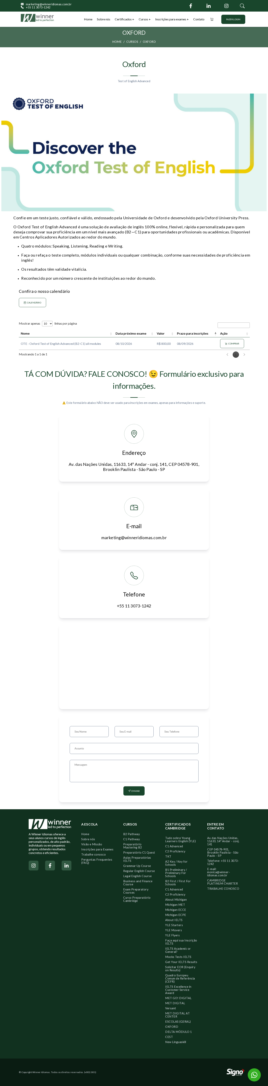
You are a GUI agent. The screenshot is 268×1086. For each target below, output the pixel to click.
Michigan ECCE (175, 909)
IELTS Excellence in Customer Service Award (178, 990)
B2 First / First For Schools (178, 882)
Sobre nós (103, 19)
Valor (161, 333)
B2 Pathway (131, 834)
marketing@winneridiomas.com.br (48, 4)
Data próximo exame (131, 333)
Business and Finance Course (137, 882)
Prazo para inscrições (192, 333)
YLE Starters (174, 925)
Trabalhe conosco (93, 854)
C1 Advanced (174, 846)
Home (88, 19)
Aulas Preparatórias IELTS (137, 859)
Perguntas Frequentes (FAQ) (96, 861)
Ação (224, 333)
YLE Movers (173, 930)
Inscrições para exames (170, 19)
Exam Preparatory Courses (135, 891)
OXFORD (149, 41)
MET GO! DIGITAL (178, 998)
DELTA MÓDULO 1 (178, 1031)
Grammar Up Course (137, 866)
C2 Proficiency (175, 851)
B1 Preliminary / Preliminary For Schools (176, 873)
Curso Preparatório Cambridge (136, 899)
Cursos (144, 19)
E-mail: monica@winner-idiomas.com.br (218, 872)
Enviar (135, 791)
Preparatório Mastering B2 (132, 846)
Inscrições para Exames (97, 849)
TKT (168, 856)
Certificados (123, 19)
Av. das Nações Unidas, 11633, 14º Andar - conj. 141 (223, 841)
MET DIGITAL (175, 1003)
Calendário (33, 302)
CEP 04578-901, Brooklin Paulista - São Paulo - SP (223, 852)
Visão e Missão (91, 844)
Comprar (233, 343)
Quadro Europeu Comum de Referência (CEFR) (180, 978)
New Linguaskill (175, 1042)
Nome (25, 333)
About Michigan (176, 899)
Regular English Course (139, 871)
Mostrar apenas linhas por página (48, 323)
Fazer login (233, 19)
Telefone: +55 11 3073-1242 (223, 862)
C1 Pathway (131, 839)
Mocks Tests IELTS (178, 957)
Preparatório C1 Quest (139, 852)
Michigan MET (175, 904)
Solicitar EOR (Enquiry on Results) (180, 968)
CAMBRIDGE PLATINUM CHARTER (222, 882)
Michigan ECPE (175, 915)
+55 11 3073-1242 (37, 7)
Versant (170, 1008)
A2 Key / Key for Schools (176, 863)
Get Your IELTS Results (181, 962)
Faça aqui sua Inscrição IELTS (181, 942)
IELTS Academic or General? (178, 950)
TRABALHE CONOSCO (223, 888)
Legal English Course (137, 876)
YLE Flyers (172, 935)
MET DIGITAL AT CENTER (177, 1015)
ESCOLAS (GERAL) (178, 1021)
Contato (198, 19)
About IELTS (174, 920)
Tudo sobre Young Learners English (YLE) (180, 839)
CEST (169, 1037)
